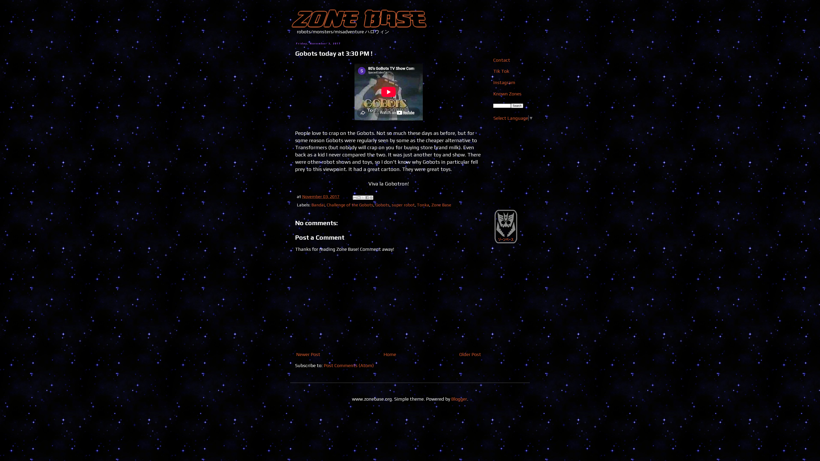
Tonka (423, 204)
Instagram (504, 82)
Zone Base (441, 204)
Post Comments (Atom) (349, 365)
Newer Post (308, 354)
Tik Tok (501, 71)
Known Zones (507, 93)
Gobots (382, 204)
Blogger (459, 399)
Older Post (470, 354)
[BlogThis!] (359, 197)
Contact (501, 60)
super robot (403, 204)
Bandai (318, 204)
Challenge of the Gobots (350, 204)
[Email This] (355, 197)
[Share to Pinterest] (371, 197)
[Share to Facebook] (367, 197)
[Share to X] (363, 197)
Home (390, 354)
